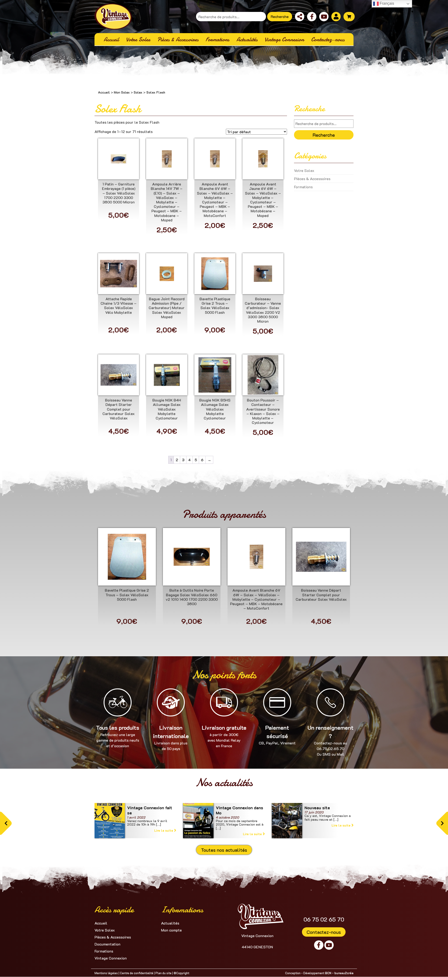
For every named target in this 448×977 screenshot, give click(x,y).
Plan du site (163, 973)
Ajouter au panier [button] (118, 172)
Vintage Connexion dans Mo (239, 810)
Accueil (104, 92)
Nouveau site (317, 807)
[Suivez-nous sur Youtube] (324, 16)
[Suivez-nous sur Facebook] (311, 16)
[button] (6, 823)
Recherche (280, 16)
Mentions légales (106, 973)
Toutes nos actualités (224, 850)
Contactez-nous (324, 932)
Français (386, 3)
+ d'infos (118, 160)
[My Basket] (349, 16)
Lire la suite (214, 172)
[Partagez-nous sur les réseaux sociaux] (299, 16)
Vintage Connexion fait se (149, 810)
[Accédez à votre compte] (336, 16)
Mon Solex (122, 92)
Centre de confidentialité (136, 973)
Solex (138, 92)
